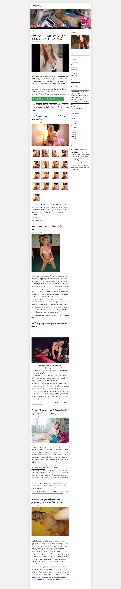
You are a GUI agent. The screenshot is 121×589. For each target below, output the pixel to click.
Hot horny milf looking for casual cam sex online (49, 324)
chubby (66, 491)
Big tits (56, 402)
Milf (65, 402)
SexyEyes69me (39, 278)
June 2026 (73, 121)
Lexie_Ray (35, 107)
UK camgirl (55, 108)
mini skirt (82, 160)
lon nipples (73, 158)
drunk (80, 156)
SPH (46, 108)
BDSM (50, 315)
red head (56, 493)
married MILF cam (41, 107)
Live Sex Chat (45, 103)
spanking (81, 165)
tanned (76, 167)
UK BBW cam (50, 108)
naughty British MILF (56, 107)
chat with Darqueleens (57, 391)
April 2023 (73, 125)
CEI (54, 104)
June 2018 (73, 128)
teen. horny (60, 493)
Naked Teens (74, 75)
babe (64, 491)
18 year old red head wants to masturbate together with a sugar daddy (49, 411)
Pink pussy (62, 315)
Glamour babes (39, 103)
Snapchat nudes (75, 80)
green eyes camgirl (52, 106)
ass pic (72, 149)
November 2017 (75, 132)
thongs (85, 167)
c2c (86, 149)
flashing (82, 156)
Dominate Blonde (56, 315)
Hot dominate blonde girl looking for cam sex (49, 228)
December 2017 (75, 130)
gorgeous (33, 493)
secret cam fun (37, 108)
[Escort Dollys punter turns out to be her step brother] (50, 147)
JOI (32, 107)
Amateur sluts (38, 402)
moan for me (48, 107)
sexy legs (87, 163)
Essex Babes (74, 67)
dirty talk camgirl (35, 106)
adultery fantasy (65, 103)
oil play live (63, 107)
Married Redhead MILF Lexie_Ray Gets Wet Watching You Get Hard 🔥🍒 (49, 37)
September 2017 (75, 136)
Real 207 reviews (80, 163)
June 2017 (73, 140)
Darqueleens (61, 402)
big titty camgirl (35, 104)
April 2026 (73, 123)
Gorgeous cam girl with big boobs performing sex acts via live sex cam (47, 500)
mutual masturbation (49, 493)
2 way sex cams (39, 491)
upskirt (77, 169)
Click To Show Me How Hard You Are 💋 (48, 99)
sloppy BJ (42, 108)
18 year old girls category (52, 483)
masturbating (75, 160)
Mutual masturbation (53, 103)
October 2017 (74, 134)
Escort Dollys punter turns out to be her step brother (48, 118)
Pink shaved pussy (39, 404)
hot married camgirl (65, 106)
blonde (83, 149)
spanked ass (78, 165)
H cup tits (58, 106)
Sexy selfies (74, 77)
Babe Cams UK (36, 6)
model (85, 160)
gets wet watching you (43, 106)
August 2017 (74, 138)
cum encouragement (59, 104)
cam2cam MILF (50, 104)
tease (78, 167)
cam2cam (75, 152)
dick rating (66, 104)
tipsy (86, 167)
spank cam (74, 165)
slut (71, 165)
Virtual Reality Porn (75, 82)
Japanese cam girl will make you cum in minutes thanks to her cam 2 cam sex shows (80, 103)
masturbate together (40, 493)
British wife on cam (42, 104)
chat (82, 152)
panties (83, 162)
